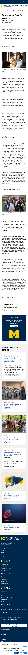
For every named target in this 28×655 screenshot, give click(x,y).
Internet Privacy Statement (8, 652)
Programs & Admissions (6, 594)
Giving (2, 556)
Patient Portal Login (5, 570)
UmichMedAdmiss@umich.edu (8, 310)
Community (3, 554)
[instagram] (4, 561)
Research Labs (4, 581)
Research (3, 577)
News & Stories (4, 557)
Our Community (4, 595)
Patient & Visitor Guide (6, 568)
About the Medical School (6, 599)
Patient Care (4, 564)
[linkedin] (7, 588)
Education (4, 591)
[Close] (25, 644)
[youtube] (9, 561)
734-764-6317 (8, 312)
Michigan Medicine (6, 548)
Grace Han (8, 22)
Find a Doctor (4, 566)
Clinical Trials (4, 579)
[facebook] (2, 561)
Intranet (2, 601)
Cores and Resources (5, 585)
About (2, 550)
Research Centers (4, 583)
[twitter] (7, 561)
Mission (2, 552)
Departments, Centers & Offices (7, 597)
